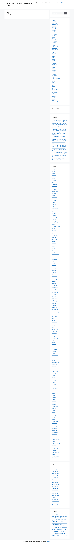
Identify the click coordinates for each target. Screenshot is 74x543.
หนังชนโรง (54, 23)
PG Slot (53, 252)
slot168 (53, 318)
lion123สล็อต (54, 239)
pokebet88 (54, 276)
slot (53, 85)
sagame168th (55, 24)
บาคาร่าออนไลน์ (55, 46)
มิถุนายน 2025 (55, 493)
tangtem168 (54, 331)
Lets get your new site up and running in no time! (49, 2)
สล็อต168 (54, 53)
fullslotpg (54, 35)
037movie (54, 169)
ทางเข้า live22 (55, 364)
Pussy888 (54, 283)
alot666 (54, 187)
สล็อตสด (54, 417)
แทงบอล (53, 454)
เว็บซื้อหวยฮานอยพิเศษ (56, 443)
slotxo (53, 72)
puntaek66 (54, 279)
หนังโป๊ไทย (54, 75)
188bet (53, 173)
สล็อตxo (53, 100)
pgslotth (54, 274)
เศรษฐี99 (65, 535)
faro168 (53, 210)
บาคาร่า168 (54, 31)
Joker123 (54, 233)
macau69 (54, 244)
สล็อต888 (54, 66)
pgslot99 (54, 268)
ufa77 (53, 340)
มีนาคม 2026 (55, 477)
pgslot (53, 32)
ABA (53, 182)
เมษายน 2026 (55, 475)
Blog (62, 2)
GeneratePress (49, 541)
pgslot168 (54, 265)
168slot (53, 171)
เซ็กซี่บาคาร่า (55, 437)
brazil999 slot (55, 200)
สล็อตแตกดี (54, 428)
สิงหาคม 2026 (55, 468)
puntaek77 (54, 281)
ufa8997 (54, 344)
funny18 (54, 215)
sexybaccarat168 (56, 311)
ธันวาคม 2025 (55, 482)
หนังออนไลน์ (54, 41)
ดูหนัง (53, 38)
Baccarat (54, 193)
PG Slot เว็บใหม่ (55, 254)
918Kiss (54, 178)
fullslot (53, 211)
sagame (54, 296)
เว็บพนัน (54, 447)
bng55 (53, 195)
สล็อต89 (54, 402)
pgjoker (53, 261)
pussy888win (55, 287)
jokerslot (54, 97)
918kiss (53, 20)
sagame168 (54, 298)
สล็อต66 (54, 61)
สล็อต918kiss (55, 406)
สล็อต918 (54, 404)
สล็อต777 (54, 399)
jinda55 (53, 59)
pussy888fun (55, 285)
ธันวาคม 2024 (55, 504)
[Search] (65, 13)
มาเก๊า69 (54, 384)
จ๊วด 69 (53, 356)
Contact (36, 2)
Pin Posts (36, 5)
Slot (53, 314)
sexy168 (54, 305)
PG (52, 250)
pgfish (53, 257)
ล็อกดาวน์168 (55, 386)
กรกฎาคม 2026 (55, 469)
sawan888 (54, 301)
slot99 (53, 60)
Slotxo (53, 320)
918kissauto (54, 180)
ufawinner (54, 351)
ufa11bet (54, 336)
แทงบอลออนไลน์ (55, 456)
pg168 (53, 57)
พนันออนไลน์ (54, 379)
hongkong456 (55, 222)
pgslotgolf (54, 272)
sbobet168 (54, 303)
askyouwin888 (55, 191)
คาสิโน (53, 353)
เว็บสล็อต (54, 450)
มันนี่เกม (54, 382)
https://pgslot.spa (56, 78)
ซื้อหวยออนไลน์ (55, 49)
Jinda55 (54, 230)
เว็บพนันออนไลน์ (55, 448)
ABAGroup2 (54, 184)
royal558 (54, 294)
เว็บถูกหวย (54, 445)
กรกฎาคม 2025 (55, 491)
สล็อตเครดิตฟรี (55, 421)
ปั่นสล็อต (54, 373)
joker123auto (61, 519)
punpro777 (54, 48)
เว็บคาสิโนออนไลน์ (56, 439)
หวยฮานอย (54, 434)
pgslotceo (54, 270)
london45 (54, 243)
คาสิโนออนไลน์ (55, 355)
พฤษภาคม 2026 (55, 473)
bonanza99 (54, 197)
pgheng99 (54, 34)
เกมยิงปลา (54, 435)
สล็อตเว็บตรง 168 (55, 424)
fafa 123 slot (55, 208)
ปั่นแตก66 (54, 45)
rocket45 (54, 290)
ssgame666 (54, 325)
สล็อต (53, 52)
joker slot (54, 90)
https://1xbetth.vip (56, 77)
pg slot (53, 81)
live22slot (54, 241)
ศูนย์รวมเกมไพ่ (55, 388)
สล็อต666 (54, 397)
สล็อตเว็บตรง (54, 63)
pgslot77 (54, 43)
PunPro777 (54, 277)
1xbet (53, 176)
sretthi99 (54, 323)
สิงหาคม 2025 (55, 490)
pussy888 (54, 28)
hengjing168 (54, 221)
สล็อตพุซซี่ (54, 413)
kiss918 (53, 82)
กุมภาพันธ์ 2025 (55, 501)
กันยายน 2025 (55, 488)
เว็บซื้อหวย (54, 441)
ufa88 (53, 342)
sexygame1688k (55, 312)
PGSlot (53, 263)
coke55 (53, 206)
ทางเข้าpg (54, 366)
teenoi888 (54, 333)
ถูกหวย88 (54, 360)
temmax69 (54, 334)
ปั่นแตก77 (54, 377)
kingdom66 (54, 237)
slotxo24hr (54, 322)
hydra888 (54, 224)
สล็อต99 (54, 408)
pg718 (53, 255)
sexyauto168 (55, 309)
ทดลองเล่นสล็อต (55, 362)
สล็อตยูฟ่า (54, 415)
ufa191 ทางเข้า (55, 338)
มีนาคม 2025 (55, 499)
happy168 (54, 219)
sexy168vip (54, 307)
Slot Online (54, 316)
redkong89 (54, 289)
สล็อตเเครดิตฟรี (55, 426)
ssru (53, 327)
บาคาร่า (53, 71)
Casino (53, 202)
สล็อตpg (53, 410)
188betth (54, 175)
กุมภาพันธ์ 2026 (55, 479)
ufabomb (54, 347)
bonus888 (54, 198)
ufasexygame (55, 349)
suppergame (55, 329)
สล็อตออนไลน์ (55, 101)
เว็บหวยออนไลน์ (55, 452)
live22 (53, 37)
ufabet (53, 345)
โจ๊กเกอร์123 (54, 92)
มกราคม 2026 (55, 480)
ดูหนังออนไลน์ (55, 88)
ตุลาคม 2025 (55, 486)
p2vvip (53, 248)
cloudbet (54, 204)
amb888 (54, 189)
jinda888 (54, 232)
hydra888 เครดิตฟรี (56, 226)
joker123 (54, 21)
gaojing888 (54, 217)
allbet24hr (54, 186)
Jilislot (53, 228)
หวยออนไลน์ (54, 50)
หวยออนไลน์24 (55, 432)
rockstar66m (55, 292)
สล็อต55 (53, 393)
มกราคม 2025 (55, 502)
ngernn (53, 246)
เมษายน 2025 (55, 497)
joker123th (54, 235)
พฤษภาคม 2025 (55, 495)
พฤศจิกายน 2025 (55, 484)
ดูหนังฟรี (54, 27)
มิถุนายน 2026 (55, 471)
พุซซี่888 (54, 380)
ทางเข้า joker (55, 89)
